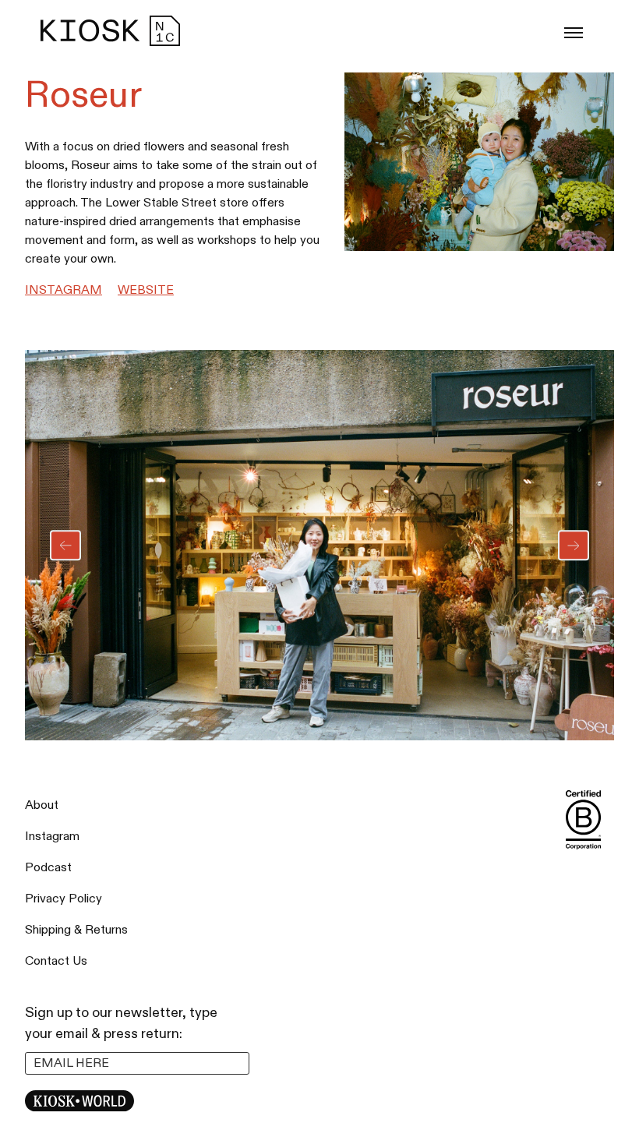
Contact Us (56, 961)
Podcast (48, 868)
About (41, 805)
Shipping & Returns (76, 930)
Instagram (63, 290)
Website (146, 290)
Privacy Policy (63, 899)
